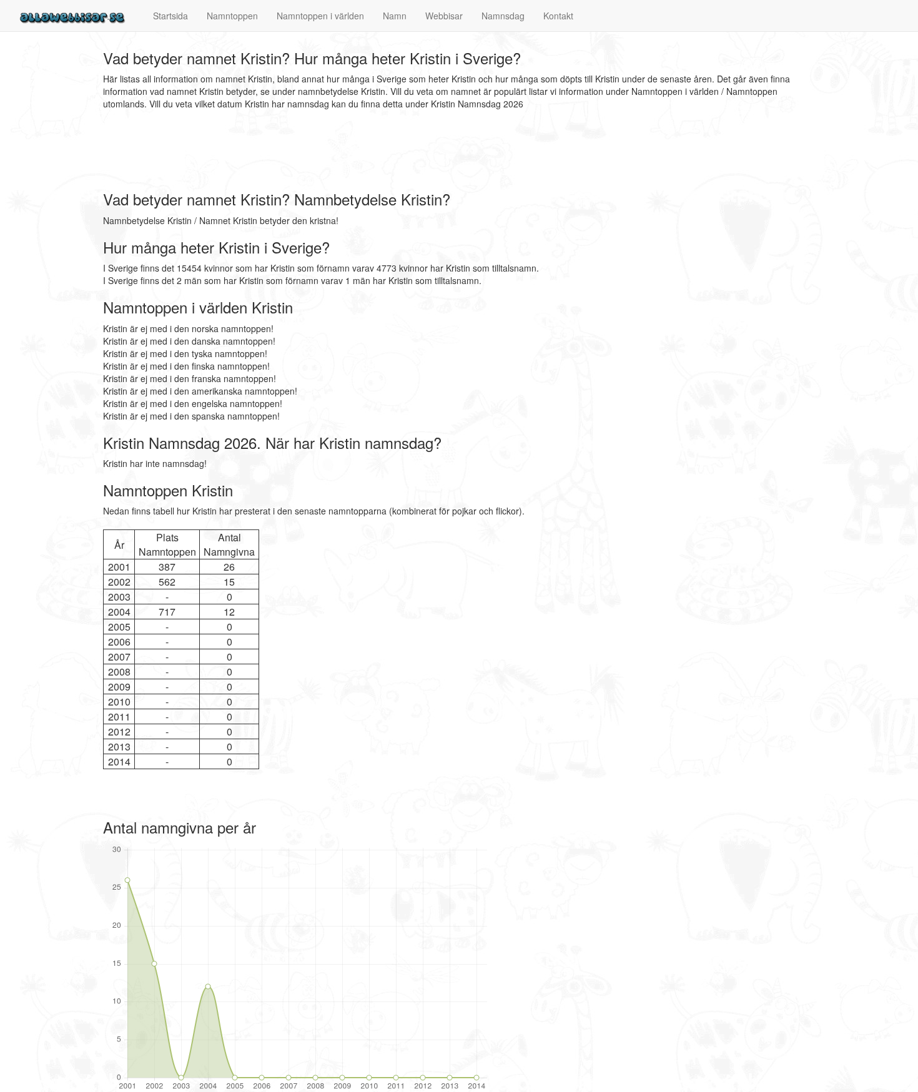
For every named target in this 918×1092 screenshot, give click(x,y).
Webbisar (444, 15)
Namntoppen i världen (320, 15)
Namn (395, 15)
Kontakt (558, 15)
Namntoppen (232, 15)
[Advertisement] (330, 150)
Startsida (170, 15)
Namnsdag (503, 15)
